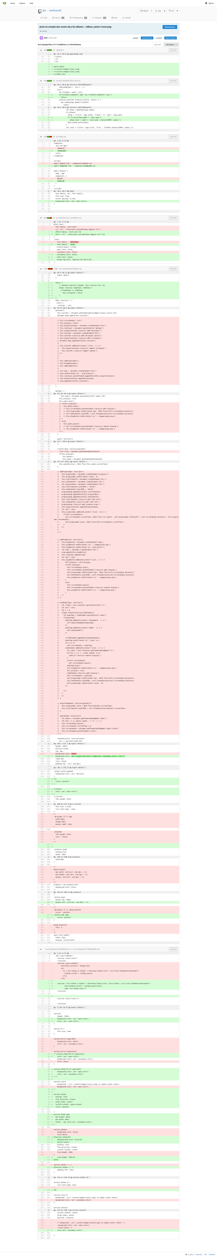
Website (212, 1254)
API (205, 1254)
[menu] (189, 1254)
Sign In (211, 3)
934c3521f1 (147, 38)
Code (45, 18)
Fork (172, 11)
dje (44, 10)
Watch (145, 11)
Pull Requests (79, 18)
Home (12, 3)
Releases (100, 18)
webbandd (55, 10)
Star (159, 11)
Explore (22, 3)
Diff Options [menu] (170, 45)
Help (31, 3)
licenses (199, 1254)
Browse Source (170, 27)
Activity (128, 18)
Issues (59, 18)
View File (173, 50)
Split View (157, 45)
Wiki (115, 18)
